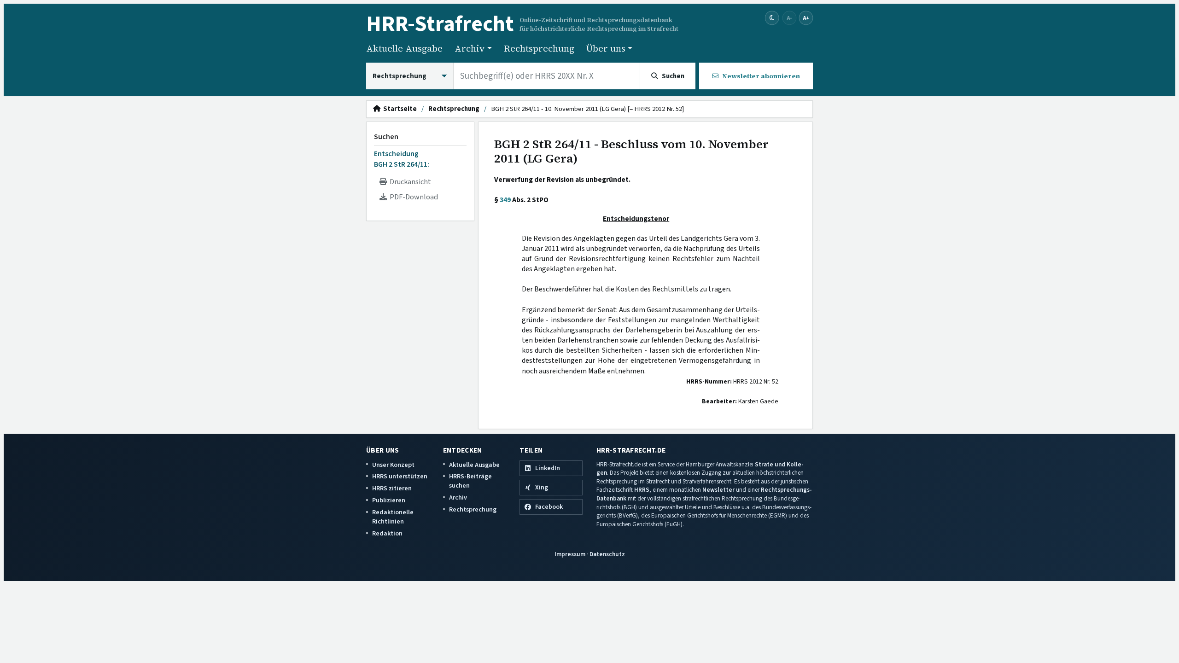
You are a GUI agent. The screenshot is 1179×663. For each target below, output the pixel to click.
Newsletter (718, 489)
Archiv (458, 497)
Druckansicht (409, 182)
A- (789, 18)
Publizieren (388, 500)
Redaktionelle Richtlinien (393, 516)
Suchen (386, 137)
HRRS (641, 489)
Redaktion (387, 533)
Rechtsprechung (539, 48)
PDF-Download (412, 197)
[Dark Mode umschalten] (772, 18)
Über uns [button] (605, 48)
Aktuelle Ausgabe (404, 48)
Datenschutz (607, 554)
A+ (806, 18)
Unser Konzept (393, 465)
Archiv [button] (470, 48)
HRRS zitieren (392, 488)
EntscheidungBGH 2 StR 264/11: (401, 159)
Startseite (398, 109)
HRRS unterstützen (399, 476)
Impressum (569, 554)
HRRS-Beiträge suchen (470, 480)
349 (505, 200)
